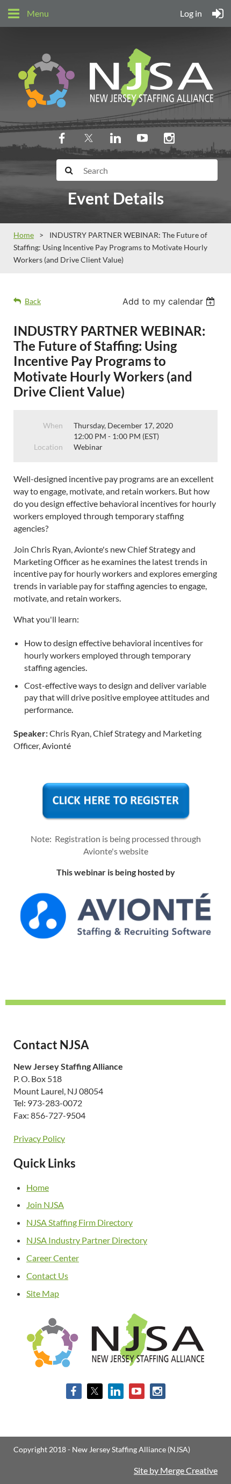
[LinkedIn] (115, 138)
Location (48, 446)
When (53, 425)
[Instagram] (169, 138)
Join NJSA (45, 1204)
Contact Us (47, 1275)
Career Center (52, 1258)
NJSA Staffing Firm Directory (79, 1222)
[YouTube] (142, 138)
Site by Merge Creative (176, 1470)
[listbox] (170, 301)
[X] (88, 138)
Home (23, 234)
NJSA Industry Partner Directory (86, 1240)
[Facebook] (62, 138)
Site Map (42, 1293)
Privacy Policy (39, 1138)
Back (33, 301)
